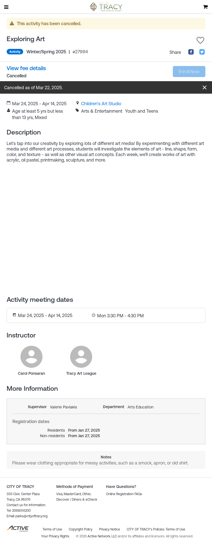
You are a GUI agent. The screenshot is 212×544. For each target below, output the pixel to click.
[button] (200, 40)
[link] (101, 103)
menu (6, 7)
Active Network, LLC (103, 536)
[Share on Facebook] (191, 53)
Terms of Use (175, 529)
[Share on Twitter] (202, 53)
